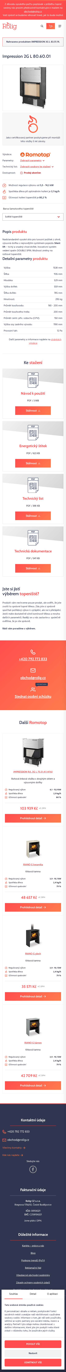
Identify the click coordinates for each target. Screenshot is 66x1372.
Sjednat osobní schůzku (33, 696)
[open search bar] (42, 26)
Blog (33, 1253)
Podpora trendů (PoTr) (33, 1261)
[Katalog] (50, 26)
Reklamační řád (33, 1268)
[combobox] (33, 217)
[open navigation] (60, 26)
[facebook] (33, 1169)
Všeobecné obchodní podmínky (33, 1275)
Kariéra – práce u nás (33, 1246)
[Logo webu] (9, 26)
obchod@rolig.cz (33, 12)
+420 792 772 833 (33, 659)
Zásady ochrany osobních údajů (33, 1283)
